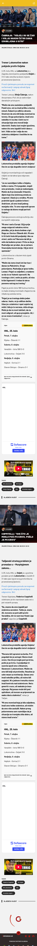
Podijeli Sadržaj (17, 942)
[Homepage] (34, 3)
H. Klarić (9, 31)
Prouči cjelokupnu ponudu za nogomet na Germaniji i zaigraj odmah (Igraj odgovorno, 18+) (18, 87)
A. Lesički (9, 933)
